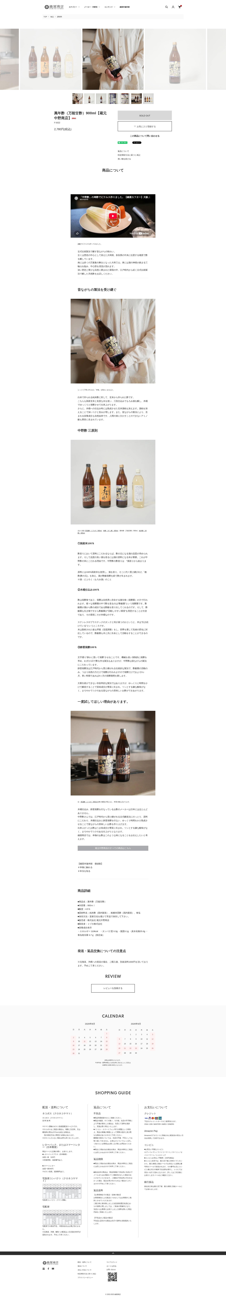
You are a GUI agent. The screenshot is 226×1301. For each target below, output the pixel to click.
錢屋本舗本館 (125, 7)
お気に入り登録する (146, 126)
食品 (52, 17)
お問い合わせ (111, 1269)
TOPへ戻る (113, 1253)
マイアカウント (112, 1262)
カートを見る (111, 1266)
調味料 (59, 17)
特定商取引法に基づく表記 (129, 155)
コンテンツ (108, 7)
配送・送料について (84, 1262)
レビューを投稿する (113, 988)
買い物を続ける (124, 159)
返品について (123, 151)
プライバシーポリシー (85, 1277)
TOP (45, 17)
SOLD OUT (144, 115)
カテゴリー (73, 7)
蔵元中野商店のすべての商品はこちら (113, 848)
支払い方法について (84, 1270)
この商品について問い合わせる (145, 136)
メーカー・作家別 (90, 7)
